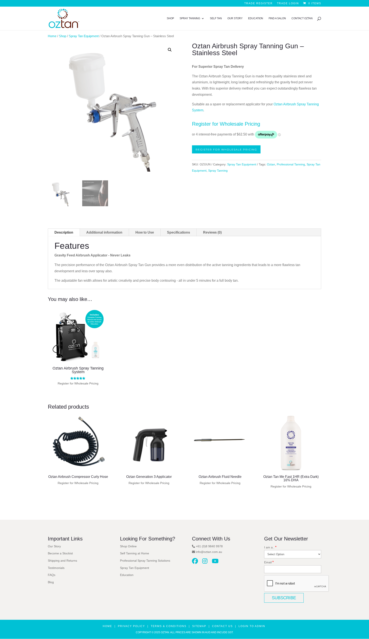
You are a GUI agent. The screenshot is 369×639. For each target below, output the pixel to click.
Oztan (271, 164)
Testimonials (56, 568)
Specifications (178, 232)
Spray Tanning (190, 18)
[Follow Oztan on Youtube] (215, 562)
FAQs (51, 575)
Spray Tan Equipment (84, 36)
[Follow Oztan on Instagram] (205, 562)
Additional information (104, 232)
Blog (51, 582)
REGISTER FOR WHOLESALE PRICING (226, 149)
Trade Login (288, 3)
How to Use (144, 232)
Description (63, 232)
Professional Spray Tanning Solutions (145, 560)
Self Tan (216, 18)
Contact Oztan (302, 18)
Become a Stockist (60, 553)
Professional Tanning (291, 164)
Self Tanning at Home (134, 553)
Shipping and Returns (62, 560)
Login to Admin (252, 626)
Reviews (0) (212, 232)
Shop (170, 18)
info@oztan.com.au (209, 552)
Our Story (235, 18)
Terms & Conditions (168, 626)
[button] (170, 50)
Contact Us (222, 626)
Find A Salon (277, 18)
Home (52, 36)
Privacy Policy (131, 626)
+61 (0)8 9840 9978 (209, 546)
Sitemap (199, 626)
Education (255, 18)
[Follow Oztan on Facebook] (195, 562)
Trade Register (258, 3)
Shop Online (128, 546)
